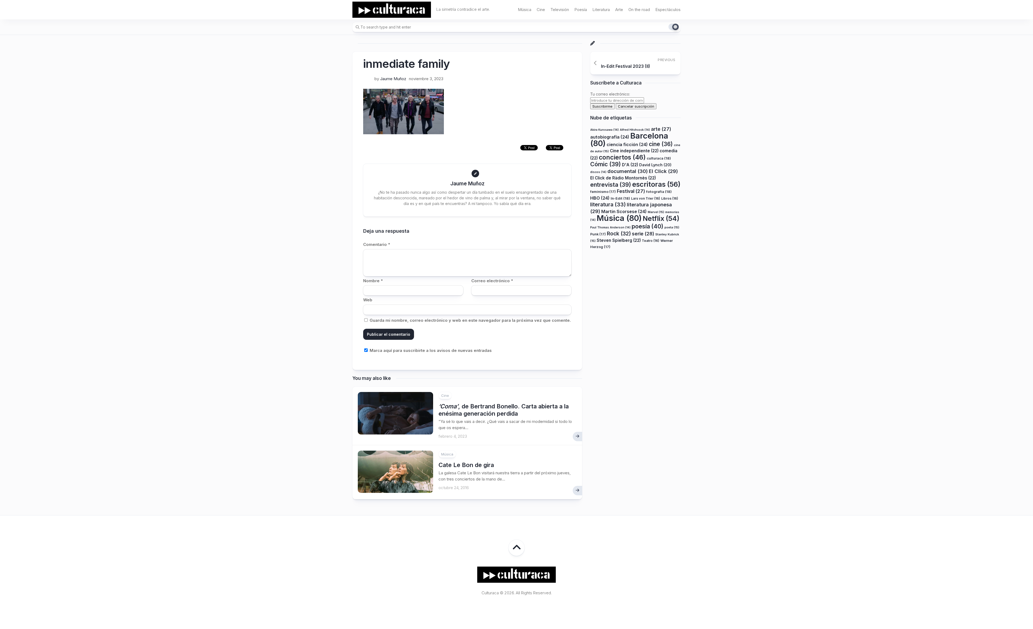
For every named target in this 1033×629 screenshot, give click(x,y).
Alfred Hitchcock (635, 130)
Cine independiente (634, 150)
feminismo (603, 192)
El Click (663, 171)
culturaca (659, 158)
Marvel (656, 212)
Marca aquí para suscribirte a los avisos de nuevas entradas (430, 350)
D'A (630, 164)
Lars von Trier (645, 198)
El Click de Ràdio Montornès (623, 178)
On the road (639, 9)
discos (598, 172)
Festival (631, 191)
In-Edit (620, 198)
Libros (669, 198)
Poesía (580, 9)
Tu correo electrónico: (610, 94)
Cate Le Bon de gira (466, 464)
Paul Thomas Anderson (610, 227)
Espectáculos (668, 9)
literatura (608, 204)
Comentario (376, 244)
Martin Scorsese (624, 211)
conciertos (622, 157)
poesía (647, 226)
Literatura (601, 9)
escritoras (656, 184)
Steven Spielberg (619, 240)
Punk (598, 234)
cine (661, 144)
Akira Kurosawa (604, 130)
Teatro (650, 241)
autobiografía (609, 137)
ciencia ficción (627, 144)
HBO (600, 198)
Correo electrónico (492, 280)
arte (661, 129)
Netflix (661, 218)
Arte (619, 9)
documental (627, 171)
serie (643, 233)
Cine (541, 9)
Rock (619, 233)
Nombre (373, 280)
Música (524, 9)
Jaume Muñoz (393, 78)
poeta (671, 227)
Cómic (605, 164)
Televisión (559, 9)
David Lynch (655, 164)
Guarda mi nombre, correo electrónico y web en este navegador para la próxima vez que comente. (470, 320)
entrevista (610, 184)
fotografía (659, 191)
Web (367, 299)
